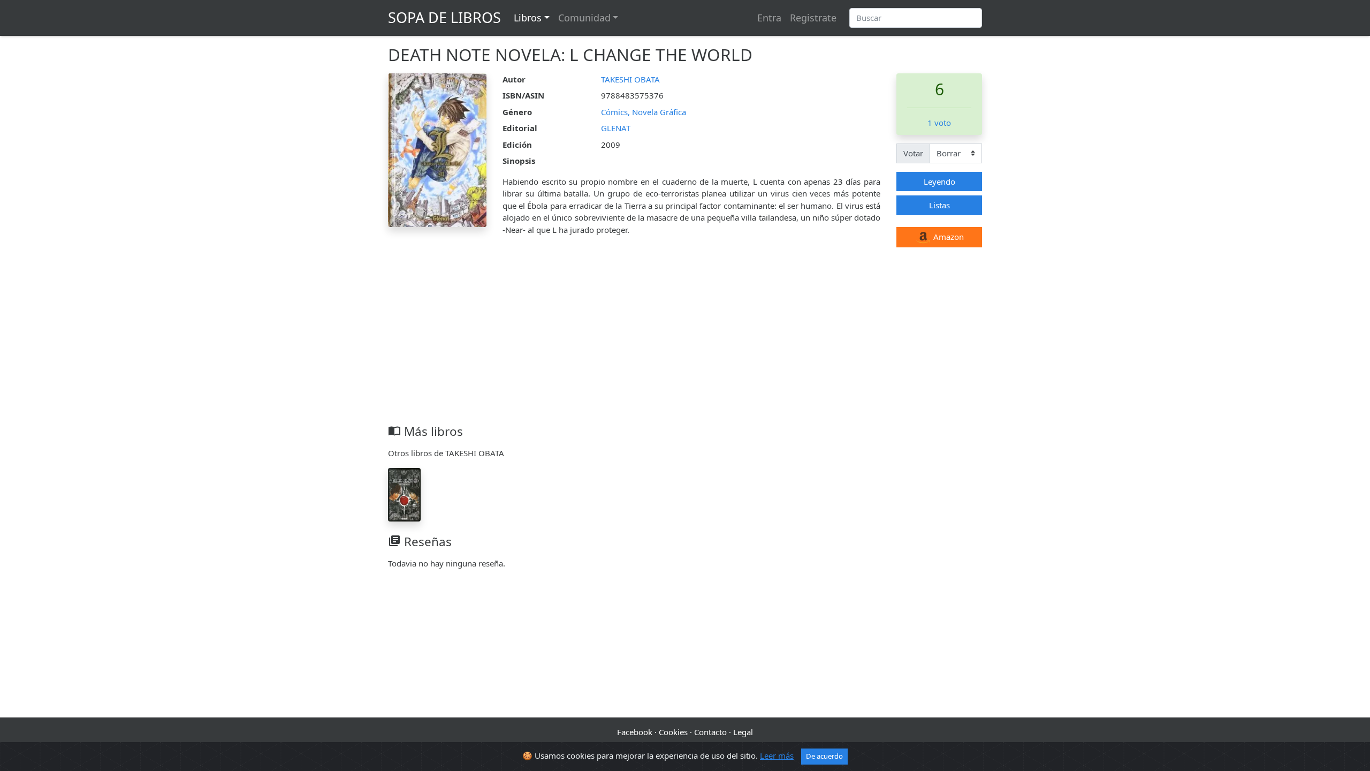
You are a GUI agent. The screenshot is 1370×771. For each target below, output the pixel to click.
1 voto (939, 122)
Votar (913, 153)
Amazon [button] (947, 236)
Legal (743, 732)
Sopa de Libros (444, 17)
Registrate (813, 17)
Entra (769, 17)
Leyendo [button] (939, 181)
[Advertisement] (685, 344)
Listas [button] (939, 205)
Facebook (634, 732)
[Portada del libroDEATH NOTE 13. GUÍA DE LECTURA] (404, 493)
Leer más (777, 755)
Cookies (673, 732)
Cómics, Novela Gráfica (643, 112)
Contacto (710, 732)
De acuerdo (824, 756)
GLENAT (615, 128)
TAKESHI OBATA (630, 79)
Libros (528, 17)
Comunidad (584, 17)
